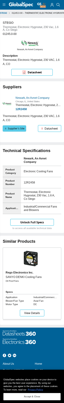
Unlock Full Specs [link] (32, 222)
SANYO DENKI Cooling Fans (24, 277)
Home (38, 363)
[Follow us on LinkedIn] (14, 356)
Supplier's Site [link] (16, 128)
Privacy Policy (35, 389)
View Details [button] (32, 313)
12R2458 (21, 109)
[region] (32, 386)
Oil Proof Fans (12, 281)
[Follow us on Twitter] (9, 356)
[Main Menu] (4, 4)
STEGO (3, 13)
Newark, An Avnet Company (32, 97)
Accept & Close (32, 396)
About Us (8, 363)
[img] (52, 5)
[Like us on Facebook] (4, 356)
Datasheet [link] (35, 72)
